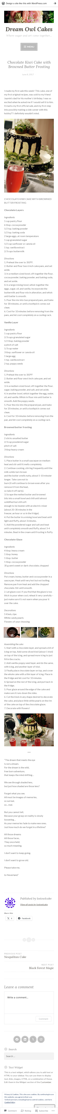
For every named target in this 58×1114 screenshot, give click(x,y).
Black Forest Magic (41, 967)
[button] (11, 633)
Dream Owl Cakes (29, 29)
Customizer (45, 1082)
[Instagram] (41, 1039)
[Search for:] (29, 1056)
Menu (30, 46)
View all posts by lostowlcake (34, 904)
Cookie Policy (9, 1102)
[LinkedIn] (25, 1039)
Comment (43, 1019)
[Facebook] (17, 1039)
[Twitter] (33, 1039)
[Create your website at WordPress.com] (29, 3)
